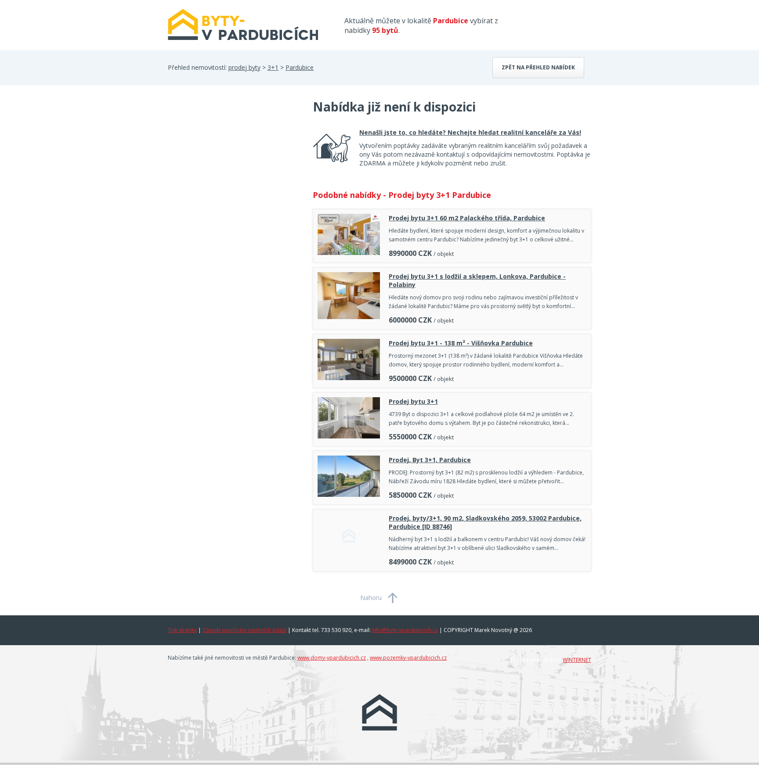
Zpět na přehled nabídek (538, 67)
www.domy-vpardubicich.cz (331, 657)
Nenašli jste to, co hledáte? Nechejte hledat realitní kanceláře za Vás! (470, 132)
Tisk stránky (182, 630)
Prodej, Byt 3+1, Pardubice (430, 460)
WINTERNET (577, 660)
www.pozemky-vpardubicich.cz (408, 657)
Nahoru (371, 597)
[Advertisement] (234, 168)
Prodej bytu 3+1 (413, 401)
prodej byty (244, 67)
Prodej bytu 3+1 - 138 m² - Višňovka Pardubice (461, 343)
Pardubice (300, 67)
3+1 (272, 67)
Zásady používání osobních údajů (244, 630)
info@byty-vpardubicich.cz (405, 630)
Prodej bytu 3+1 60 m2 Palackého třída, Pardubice (467, 218)
